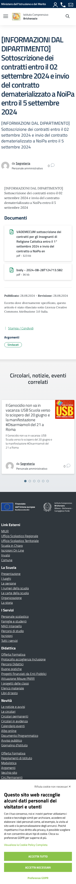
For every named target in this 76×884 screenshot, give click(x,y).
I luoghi (6, 578)
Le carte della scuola (15, 593)
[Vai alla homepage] (16, 16)
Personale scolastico (15, 616)
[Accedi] (55, 4)
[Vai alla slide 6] (47, 481)
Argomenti (8, 767)
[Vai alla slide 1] (25, 481)
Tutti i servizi (9, 640)
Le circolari (8, 711)
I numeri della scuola (15, 588)
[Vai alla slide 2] (30, 481)
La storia (7, 602)
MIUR (5, 531)
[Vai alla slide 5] (43, 481)
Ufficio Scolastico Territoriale (20, 540)
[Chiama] (63, 4)
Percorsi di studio (12, 631)
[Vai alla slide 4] (38, 481)
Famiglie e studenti (14, 621)
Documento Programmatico (19, 735)
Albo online (8, 730)
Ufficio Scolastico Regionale (19, 535)
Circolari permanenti (14, 716)
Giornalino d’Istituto (14, 745)
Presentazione (10, 573)
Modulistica (8, 762)
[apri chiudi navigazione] (5, 16)
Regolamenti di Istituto (16, 758)
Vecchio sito (9, 772)
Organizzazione (11, 597)
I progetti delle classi (15, 683)
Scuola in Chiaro (12, 545)
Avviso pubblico (11, 740)
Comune (6, 560)
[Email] (71, 4)
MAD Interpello (11, 626)
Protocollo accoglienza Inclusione (23, 659)
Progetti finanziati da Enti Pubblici (23, 673)
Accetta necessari (38, 867)
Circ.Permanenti (11, 777)
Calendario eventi (13, 726)
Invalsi (5, 555)
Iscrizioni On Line (12, 550)
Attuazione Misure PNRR (18, 678)
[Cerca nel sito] (67, 16)
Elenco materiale (12, 688)
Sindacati (13, 344)
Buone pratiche (11, 668)
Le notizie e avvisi (13, 706)
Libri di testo (9, 693)
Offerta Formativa (13, 654)
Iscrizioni (7, 635)
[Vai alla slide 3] (34, 481)
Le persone (8, 583)
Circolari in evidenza (14, 721)
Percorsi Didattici (12, 664)
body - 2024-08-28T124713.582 (39, 270)
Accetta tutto (38, 856)
